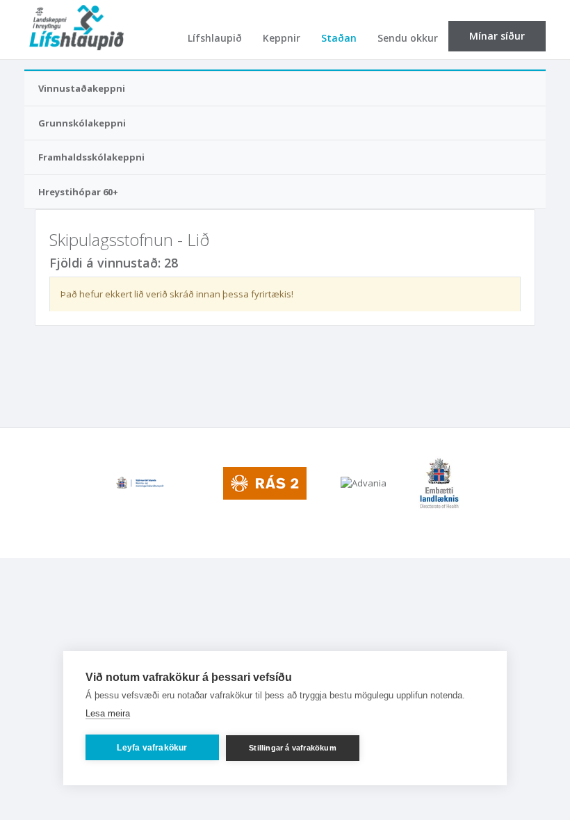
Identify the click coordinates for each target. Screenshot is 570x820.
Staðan (339, 37)
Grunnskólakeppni (82, 123)
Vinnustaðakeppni (81, 88)
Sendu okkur (407, 37)
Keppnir (281, 37)
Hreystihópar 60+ (78, 192)
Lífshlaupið (215, 37)
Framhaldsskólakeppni (91, 157)
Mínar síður (497, 35)
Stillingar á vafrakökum (292, 748)
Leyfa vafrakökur (152, 748)
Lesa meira (108, 713)
